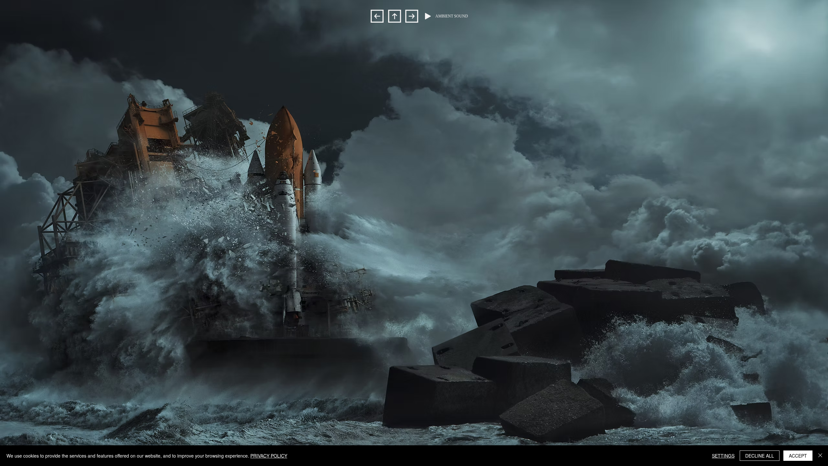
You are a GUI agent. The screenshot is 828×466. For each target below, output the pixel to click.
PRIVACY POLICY (268, 455)
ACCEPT (798, 455)
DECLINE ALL (759, 455)
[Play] (428, 16)
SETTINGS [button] (723, 455)
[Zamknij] (820, 455)
